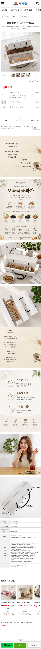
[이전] (3, 75)
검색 (39, 4)
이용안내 (4, 625)
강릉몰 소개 (8, 622)
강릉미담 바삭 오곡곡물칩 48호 (12, 602)
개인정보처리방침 (26, 622)
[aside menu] (2, 3)
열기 (20, 640)
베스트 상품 (15, 10)
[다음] (38, 75)
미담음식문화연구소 (15, 107)
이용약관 (16, 622)
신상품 (4, 10)
